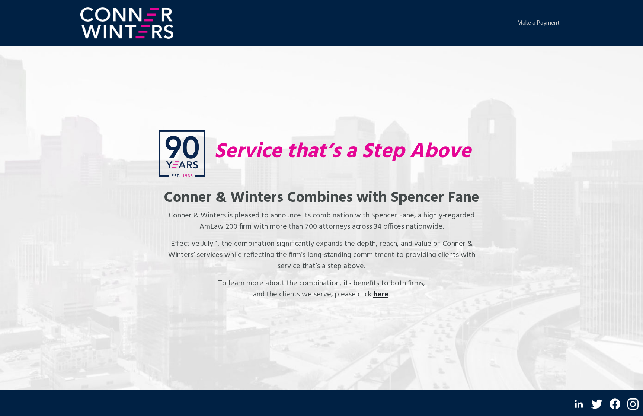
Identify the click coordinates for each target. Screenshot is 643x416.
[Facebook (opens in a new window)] (614, 403)
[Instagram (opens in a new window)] (633, 404)
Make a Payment (538, 23)
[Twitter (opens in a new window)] (596, 404)
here (380, 295)
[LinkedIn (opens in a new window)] (578, 403)
